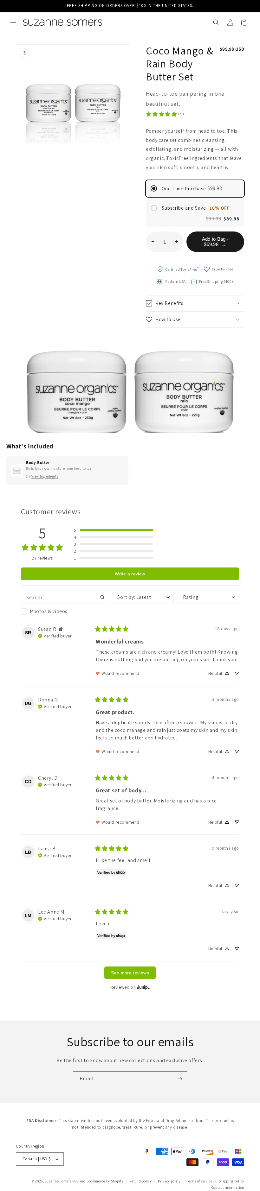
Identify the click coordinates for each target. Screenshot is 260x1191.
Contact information (227, 1187)
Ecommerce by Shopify (105, 1181)
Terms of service (199, 1181)
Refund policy (140, 1181)
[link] (165, 114)
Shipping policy (231, 1181)
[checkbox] (64, 611)
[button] (13, 22)
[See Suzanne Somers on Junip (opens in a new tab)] (143, 987)
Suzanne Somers (57, 1181)
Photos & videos (49, 611)
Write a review (130, 573)
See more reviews (130, 972)
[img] (60, 629)
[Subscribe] (180, 1078)
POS (75, 1181)
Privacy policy (169, 1181)
